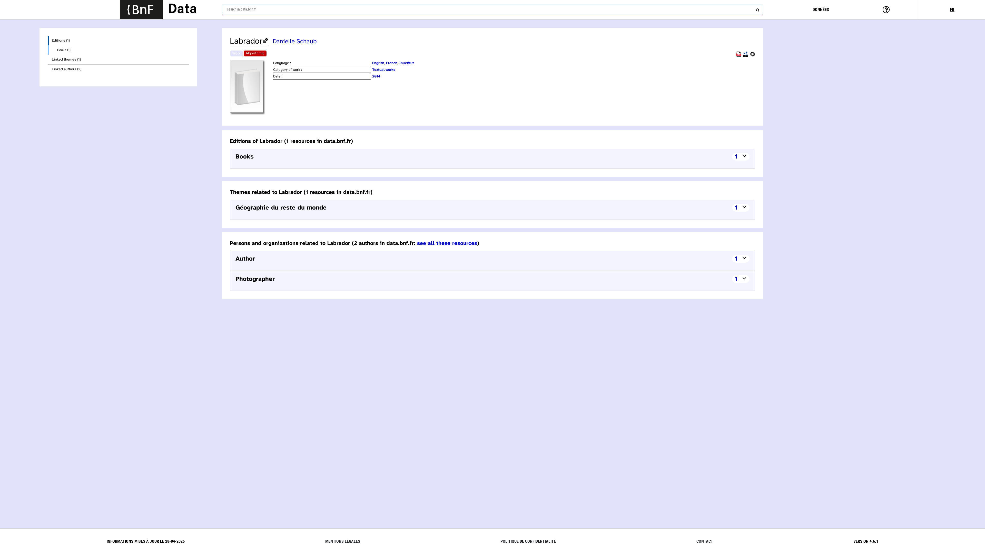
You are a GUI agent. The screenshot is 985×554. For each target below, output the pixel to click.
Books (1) (64, 50)
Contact (704, 541)
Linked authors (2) (66, 69)
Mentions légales (342, 541)
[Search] (757, 9)
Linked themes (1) (66, 60)
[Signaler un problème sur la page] (265, 41)
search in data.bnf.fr (241, 9)
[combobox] (492, 10)
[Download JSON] (752, 56)
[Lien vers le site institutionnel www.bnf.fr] (141, 9)
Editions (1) (61, 41)
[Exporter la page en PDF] (738, 56)
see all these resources (447, 243)
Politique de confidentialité (528, 541)
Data (182, 9)
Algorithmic (255, 53)
